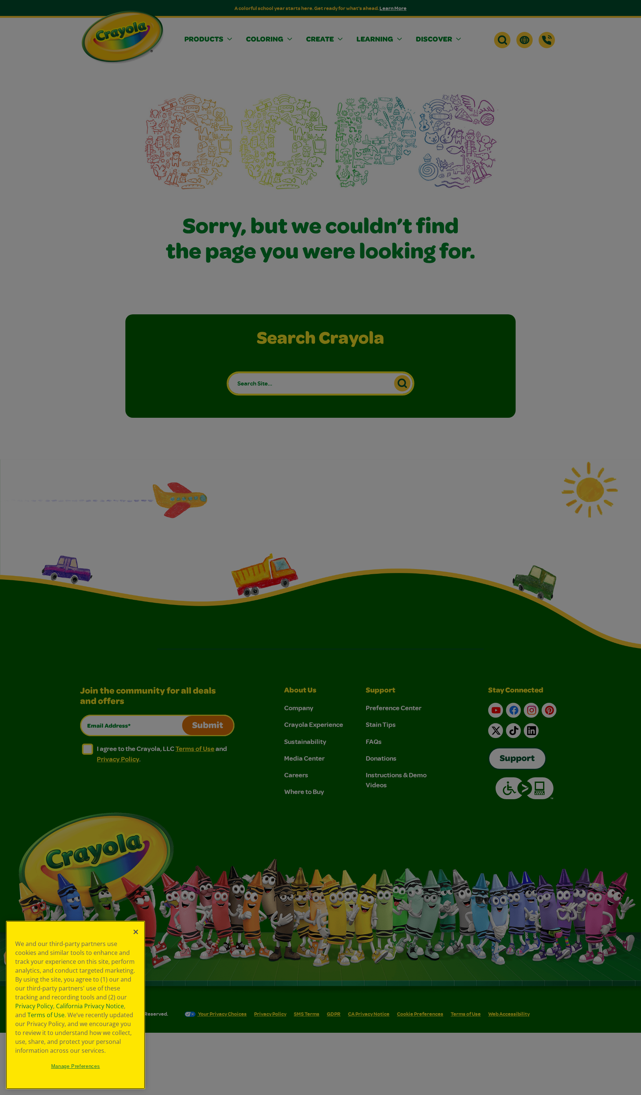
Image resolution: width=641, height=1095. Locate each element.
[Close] (136, 932)
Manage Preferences (75, 1066)
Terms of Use (46, 1015)
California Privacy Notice (90, 1006)
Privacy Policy (34, 1006)
